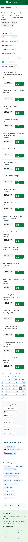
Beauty (4, 528)
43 (24, 388)
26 (13, 382)
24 (6, 382)
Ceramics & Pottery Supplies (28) (12, 473)
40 (13, 388)
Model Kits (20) (17, 480)
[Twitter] (7, 518)
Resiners (9, 429)
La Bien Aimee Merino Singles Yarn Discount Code (12, 217)
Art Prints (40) (19, 466)
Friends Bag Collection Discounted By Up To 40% (11, 296)
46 (10, 391)
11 (8, 376)
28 (20, 382)
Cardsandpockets (6, 79)
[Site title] (14, 2)
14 (18, 376)
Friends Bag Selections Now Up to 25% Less (13, 343)
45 (6, 391)
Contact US (7, 523)
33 (13, 385)
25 (10, 382)
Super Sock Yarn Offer (10, 119)
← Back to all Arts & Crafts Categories (14, 505)
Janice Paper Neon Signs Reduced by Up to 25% (11, 249)
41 (16, 388)
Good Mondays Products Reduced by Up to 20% (11, 327)
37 (2, 388)
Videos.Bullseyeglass (11, 453)
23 (2, 382)
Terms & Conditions (20, 521)
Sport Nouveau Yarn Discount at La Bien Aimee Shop (13, 134)
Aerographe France (10, 446)
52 (6, 394)
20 (16, 379)
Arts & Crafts (8, 7)
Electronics (13, 528)
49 (20, 391)
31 (6, 385)
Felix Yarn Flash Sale (10, 202)
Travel (19, 538)
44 (2, 391)
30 (2, 385)
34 (17, 385)
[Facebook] (3, 518)
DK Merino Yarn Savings (11, 176)
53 (9, 394)
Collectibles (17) (8, 487)
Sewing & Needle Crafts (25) (11, 476)
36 (24, 385)
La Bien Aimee (6, 94)
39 (9, 388)
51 (2, 394)
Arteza (9, 415)
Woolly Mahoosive (10, 449)
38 (6, 388)
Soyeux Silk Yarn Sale (10, 149)
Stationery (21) (7, 480)
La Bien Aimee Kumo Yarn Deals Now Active (13, 92)
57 (24, 394)
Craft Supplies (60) (8, 466)
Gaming (4, 538)
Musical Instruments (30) (10, 469)
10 (5, 376)
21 (19, 379)
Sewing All (20, 449)
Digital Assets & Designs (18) (11, 484)
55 (17, 394)
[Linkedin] (11, 518)
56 (20, 394)
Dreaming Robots (11, 433)
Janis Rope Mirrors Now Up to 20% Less (12, 233)
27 (17, 382)
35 (20, 385)
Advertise (17, 523)
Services (12, 532)
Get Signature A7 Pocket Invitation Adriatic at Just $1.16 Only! (13, 75)
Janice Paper (5, 236)
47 (13, 391)
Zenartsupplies (8, 419)
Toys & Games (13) (8, 498)
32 (9, 385)
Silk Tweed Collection (10, 162)
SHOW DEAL (17, 83)
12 (12, 376)
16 (2, 379)
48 (17, 391)
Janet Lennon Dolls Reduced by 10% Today (13, 359)
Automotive (5, 532)
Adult (19, 532)
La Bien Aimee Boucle (10, 189)
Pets (12, 538)
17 (5, 379)
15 (22, 376)
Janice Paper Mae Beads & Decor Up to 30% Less (11, 312)
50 (24, 391)
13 (15, 376)
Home (2, 7)
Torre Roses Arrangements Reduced (11, 264)
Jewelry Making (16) (9, 491)
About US (7, 521)
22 (23, 379)
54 (13, 394)
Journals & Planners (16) (10, 494)
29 (24, 382)
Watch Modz (10, 422)
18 (9, 379)
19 (12, 379)
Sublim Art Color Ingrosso (13, 426)
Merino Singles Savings (10, 106)
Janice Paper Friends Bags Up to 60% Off (13, 280)
